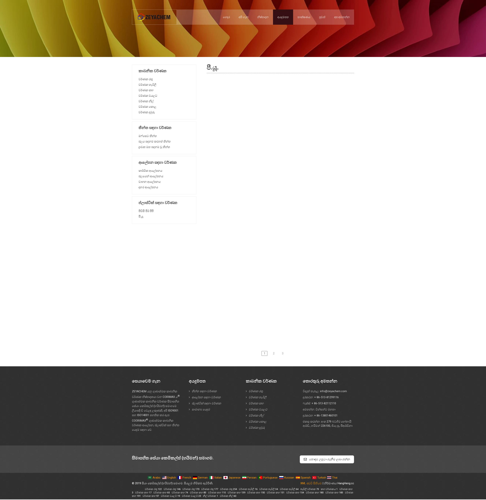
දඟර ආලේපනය (148, 187)
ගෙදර (226, 17)
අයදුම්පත (283, 17)
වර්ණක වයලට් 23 (191, 495)
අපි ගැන (244, 17)
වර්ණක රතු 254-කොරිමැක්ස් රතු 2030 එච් (254, 298)
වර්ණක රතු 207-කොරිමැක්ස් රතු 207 (250, 254)
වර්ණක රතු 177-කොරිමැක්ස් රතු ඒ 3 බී (252, 211)
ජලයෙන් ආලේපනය (151, 176)
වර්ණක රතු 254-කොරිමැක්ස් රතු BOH (251, 287)
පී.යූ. (141, 216)
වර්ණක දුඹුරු (147, 112)
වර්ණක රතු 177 (209, 489)
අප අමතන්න (342, 17)
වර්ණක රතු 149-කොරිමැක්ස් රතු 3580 (251, 168)
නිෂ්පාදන (263, 17)
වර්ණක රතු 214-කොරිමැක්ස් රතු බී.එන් (252, 276)
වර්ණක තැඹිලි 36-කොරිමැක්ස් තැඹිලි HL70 (255, 330)
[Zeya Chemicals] (154, 15)
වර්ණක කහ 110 (217, 492)
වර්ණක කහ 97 (151, 495)
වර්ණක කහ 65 (161, 492)
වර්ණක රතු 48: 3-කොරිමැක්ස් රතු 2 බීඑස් (254, 92)
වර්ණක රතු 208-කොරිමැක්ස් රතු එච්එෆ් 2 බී (256, 265)
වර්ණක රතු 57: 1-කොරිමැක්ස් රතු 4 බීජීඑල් (255, 114)
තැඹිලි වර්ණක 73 (309, 489)
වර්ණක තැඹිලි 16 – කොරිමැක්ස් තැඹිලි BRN (256, 319)
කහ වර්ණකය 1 (329, 489)
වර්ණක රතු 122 (153, 489)
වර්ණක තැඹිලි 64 (289, 489)
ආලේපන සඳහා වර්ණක (206, 397)
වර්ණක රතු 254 (228, 489)
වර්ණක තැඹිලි (147, 84)
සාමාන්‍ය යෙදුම (201, 409)
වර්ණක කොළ (147, 106)
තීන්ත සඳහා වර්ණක (204, 391)
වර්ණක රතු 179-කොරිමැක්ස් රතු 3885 (251, 222)
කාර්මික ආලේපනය (150, 170)
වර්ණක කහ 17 (143, 492)
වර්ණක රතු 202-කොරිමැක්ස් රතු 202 (250, 244)
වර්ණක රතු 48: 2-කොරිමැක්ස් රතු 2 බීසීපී (254, 81)
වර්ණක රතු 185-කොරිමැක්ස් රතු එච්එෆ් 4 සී (256, 233)
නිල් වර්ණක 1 (210, 495)
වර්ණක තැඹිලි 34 (268, 489)
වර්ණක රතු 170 (190, 489)
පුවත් (322, 17)
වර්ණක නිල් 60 (228, 495)
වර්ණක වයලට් (148, 95)
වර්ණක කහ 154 (295, 492)
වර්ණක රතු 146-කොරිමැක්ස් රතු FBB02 (252, 157)
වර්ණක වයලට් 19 (170, 495)
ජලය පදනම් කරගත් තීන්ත (155, 141)
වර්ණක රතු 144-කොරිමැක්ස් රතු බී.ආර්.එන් (256, 146)
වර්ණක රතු (146, 79)
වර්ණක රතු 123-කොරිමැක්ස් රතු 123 (250, 135)
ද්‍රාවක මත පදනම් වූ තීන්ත (154, 147)
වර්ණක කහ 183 (334, 492)
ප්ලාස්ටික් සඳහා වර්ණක (206, 403)
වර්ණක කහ (146, 90)
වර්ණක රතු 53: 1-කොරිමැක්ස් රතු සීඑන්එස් (255, 103)
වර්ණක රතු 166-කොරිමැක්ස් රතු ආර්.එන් (254, 179)
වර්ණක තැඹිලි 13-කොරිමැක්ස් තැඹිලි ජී (252, 308)
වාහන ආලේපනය (150, 181)
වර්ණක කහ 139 (236, 492)
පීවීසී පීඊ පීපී (146, 211)
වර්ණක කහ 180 (314, 492)
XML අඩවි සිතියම (311, 483)
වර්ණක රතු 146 (172, 489)
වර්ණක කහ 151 (275, 492)
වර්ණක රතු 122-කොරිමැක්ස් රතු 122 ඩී (252, 124)
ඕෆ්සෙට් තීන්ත (148, 136)
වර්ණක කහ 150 (256, 492)
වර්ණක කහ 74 (180, 492)
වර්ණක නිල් (146, 101)
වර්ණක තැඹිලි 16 (248, 489)
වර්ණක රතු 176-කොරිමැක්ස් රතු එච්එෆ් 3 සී (256, 200)
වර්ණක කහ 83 (198, 492)
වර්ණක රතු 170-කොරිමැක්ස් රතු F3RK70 (253, 189)
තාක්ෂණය (303, 17)
